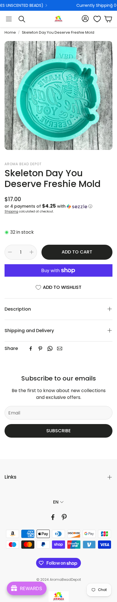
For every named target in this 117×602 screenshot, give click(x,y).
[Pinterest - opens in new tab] (64, 517)
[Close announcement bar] (111, 4)
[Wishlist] (95, 19)
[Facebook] (30, 348)
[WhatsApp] (50, 348)
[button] (9, 19)
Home (10, 32)
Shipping (11, 211)
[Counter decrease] (10, 252)
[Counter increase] (31, 252)
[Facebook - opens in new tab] (52, 517)
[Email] (59, 348)
